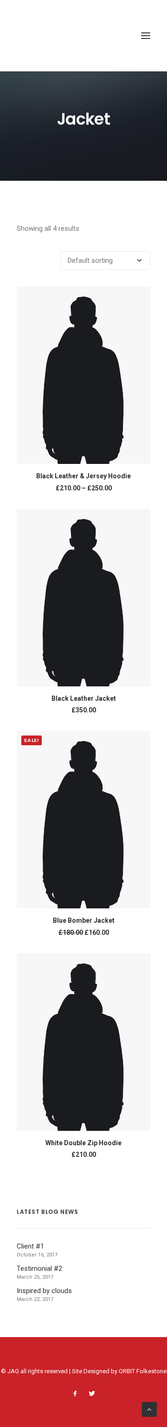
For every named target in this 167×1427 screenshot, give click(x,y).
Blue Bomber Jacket (84, 920)
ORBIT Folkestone (143, 1371)
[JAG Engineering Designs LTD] (49, 36)
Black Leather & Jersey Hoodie (83, 476)
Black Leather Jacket (83, 698)
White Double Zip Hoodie (83, 1143)
